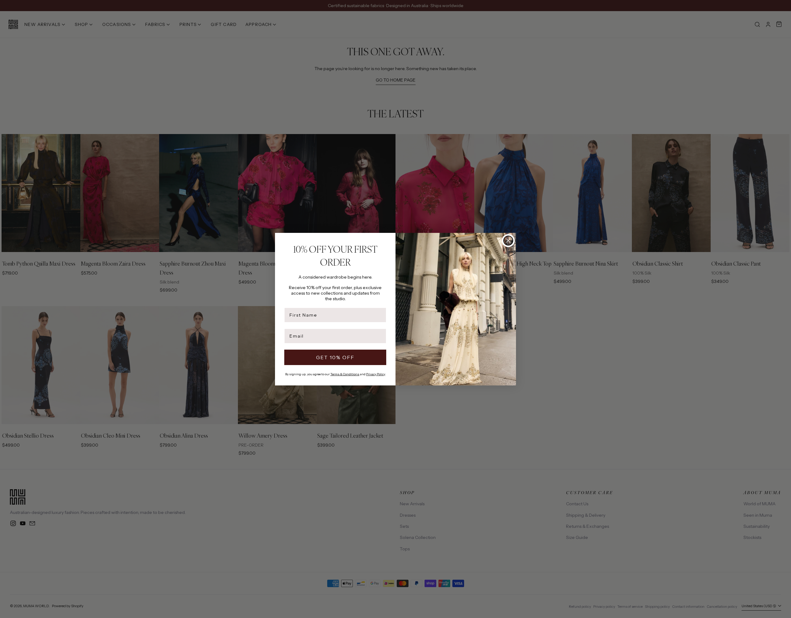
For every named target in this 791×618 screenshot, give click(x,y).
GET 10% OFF (335, 357)
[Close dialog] (508, 240)
